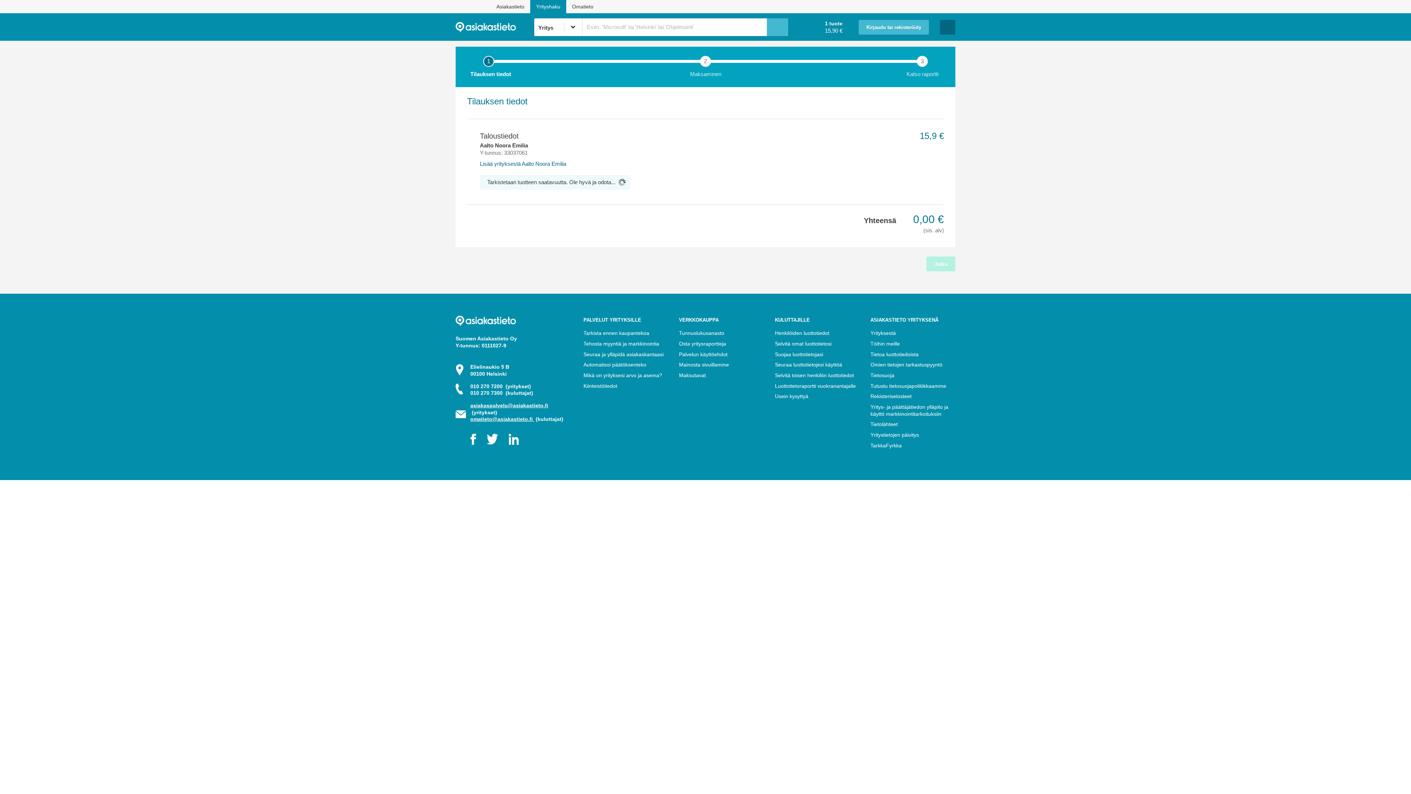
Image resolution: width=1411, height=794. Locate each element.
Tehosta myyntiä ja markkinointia (621, 344)
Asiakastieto (510, 7)
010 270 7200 (500, 386)
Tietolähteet (884, 424)
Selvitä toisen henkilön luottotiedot (814, 375)
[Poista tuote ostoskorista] (470, 136)
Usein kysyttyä (791, 396)
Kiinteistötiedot (600, 386)
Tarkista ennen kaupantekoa (616, 333)
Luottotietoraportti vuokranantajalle (815, 386)
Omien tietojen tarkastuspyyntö (906, 365)
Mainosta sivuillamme (704, 365)
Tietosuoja (882, 375)
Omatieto (582, 7)
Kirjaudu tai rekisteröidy (893, 27)
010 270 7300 (501, 393)
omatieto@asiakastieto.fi (502, 419)
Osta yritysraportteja (702, 344)
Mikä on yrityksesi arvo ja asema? (623, 375)
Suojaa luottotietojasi (799, 354)
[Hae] (777, 27)
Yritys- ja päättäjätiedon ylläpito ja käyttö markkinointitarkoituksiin (909, 410)
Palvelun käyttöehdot (703, 354)
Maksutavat (692, 375)
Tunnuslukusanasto (701, 333)
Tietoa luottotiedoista (894, 354)
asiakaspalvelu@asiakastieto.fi (509, 405)
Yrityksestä (883, 333)
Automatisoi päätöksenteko (615, 365)
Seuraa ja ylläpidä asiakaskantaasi (624, 354)
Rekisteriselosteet (891, 396)
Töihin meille (885, 344)
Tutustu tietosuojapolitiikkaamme (908, 386)
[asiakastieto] (495, 27)
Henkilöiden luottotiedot (802, 333)
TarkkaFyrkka (886, 445)
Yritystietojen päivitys (894, 435)
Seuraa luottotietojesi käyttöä (808, 365)
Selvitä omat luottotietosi (803, 344)
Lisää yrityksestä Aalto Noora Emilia (523, 164)
